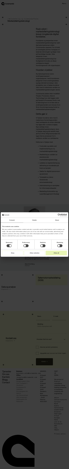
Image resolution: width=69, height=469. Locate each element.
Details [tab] (34, 220)
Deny (12, 253)
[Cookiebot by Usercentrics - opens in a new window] (59, 215)
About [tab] (57, 220)
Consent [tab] (12, 220)
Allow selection (34, 253)
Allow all (56, 253)
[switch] (26, 245)
